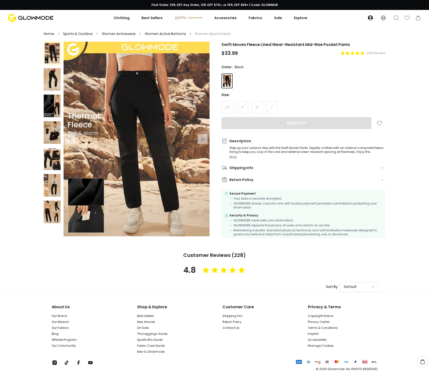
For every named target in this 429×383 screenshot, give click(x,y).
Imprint (313, 334)
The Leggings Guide (152, 334)
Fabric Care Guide (151, 346)
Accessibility (317, 340)
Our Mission (60, 322)
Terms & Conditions (323, 328)
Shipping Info (232, 316)
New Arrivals (146, 322)
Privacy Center (318, 322)
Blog (55, 334)
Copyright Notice (320, 316)
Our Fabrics (60, 328)
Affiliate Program (64, 340)
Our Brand (59, 316)
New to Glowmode (151, 351)
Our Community (64, 346)
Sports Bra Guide (150, 340)
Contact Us (231, 328)
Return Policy (232, 322)
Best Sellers (145, 316)
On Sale (143, 328)
